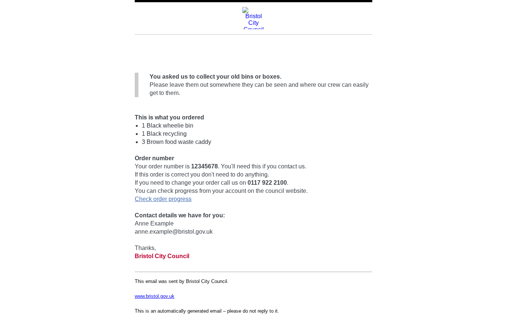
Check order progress (163, 199)
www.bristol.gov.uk (154, 296)
